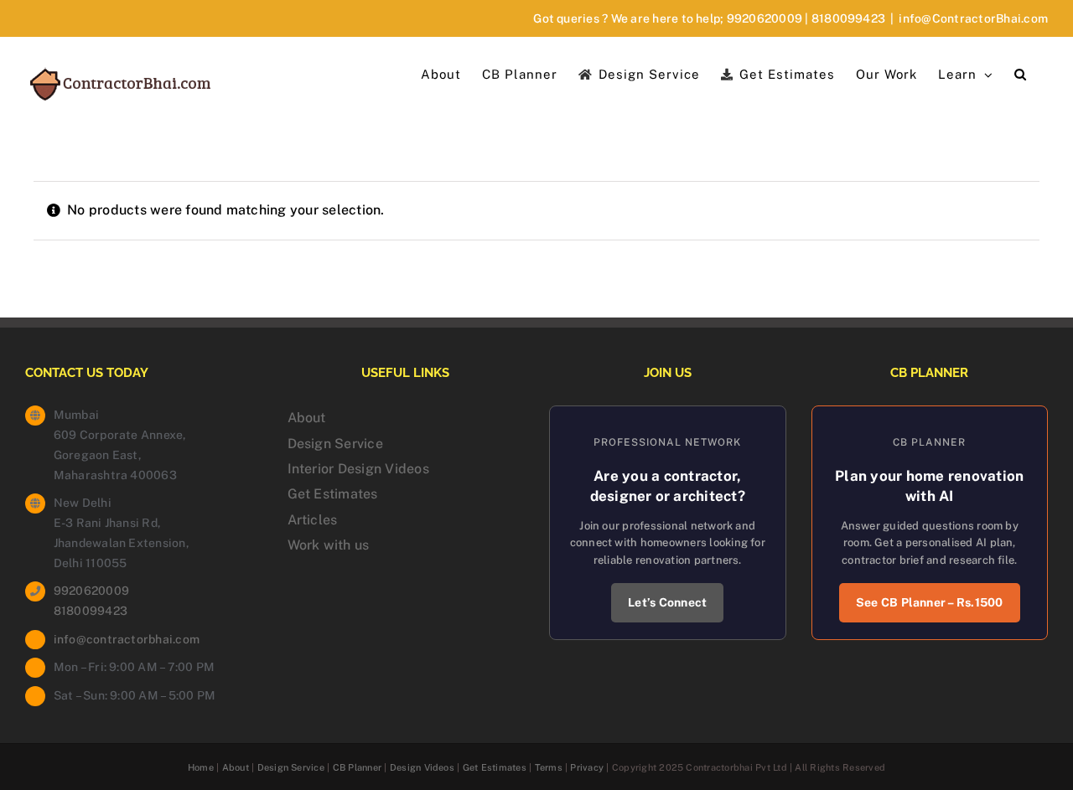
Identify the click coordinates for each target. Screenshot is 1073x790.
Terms (548, 767)
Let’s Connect (667, 602)
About (307, 418)
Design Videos (422, 767)
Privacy (587, 767)
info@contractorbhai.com (127, 639)
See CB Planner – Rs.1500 (929, 602)
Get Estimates (333, 494)
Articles (313, 520)
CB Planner (357, 767)
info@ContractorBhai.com (973, 18)
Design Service (335, 444)
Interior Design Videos (358, 469)
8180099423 (848, 18)
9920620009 (764, 18)
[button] (1020, 73)
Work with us (329, 545)
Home (201, 767)
